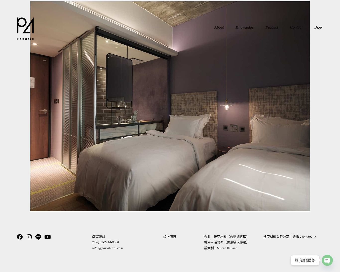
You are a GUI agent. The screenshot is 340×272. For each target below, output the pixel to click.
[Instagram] (29, 237)
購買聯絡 (98, 237)
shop (318, 27)
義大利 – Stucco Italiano (220, 248)
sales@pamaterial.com (107, 248)
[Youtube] (47, 237)
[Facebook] (20, 237)
